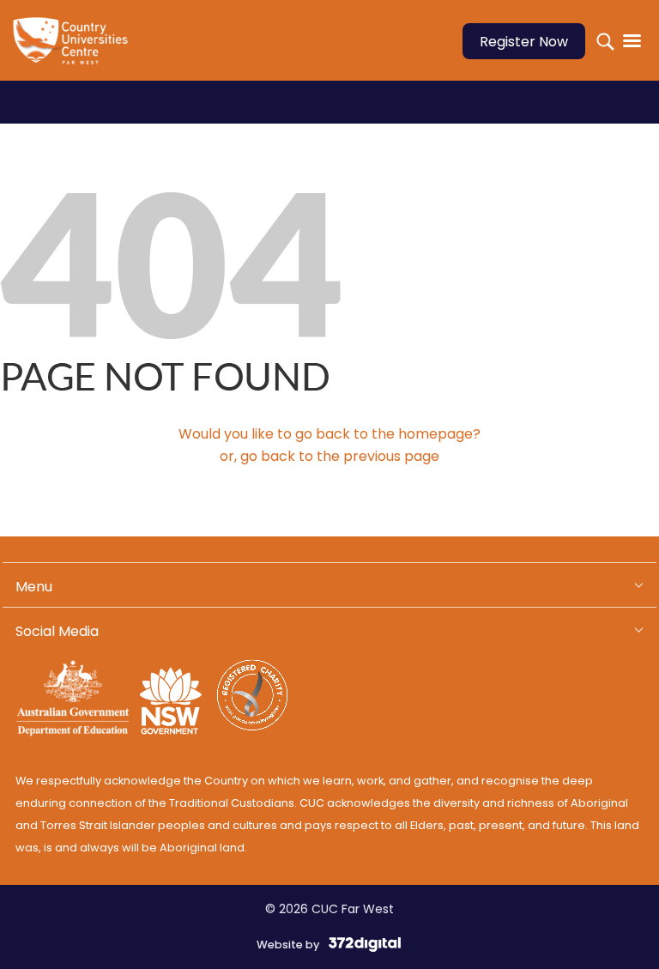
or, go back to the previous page (329, 456)
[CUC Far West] (75, 52)
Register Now (524, 41)
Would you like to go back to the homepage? (329, 434)
